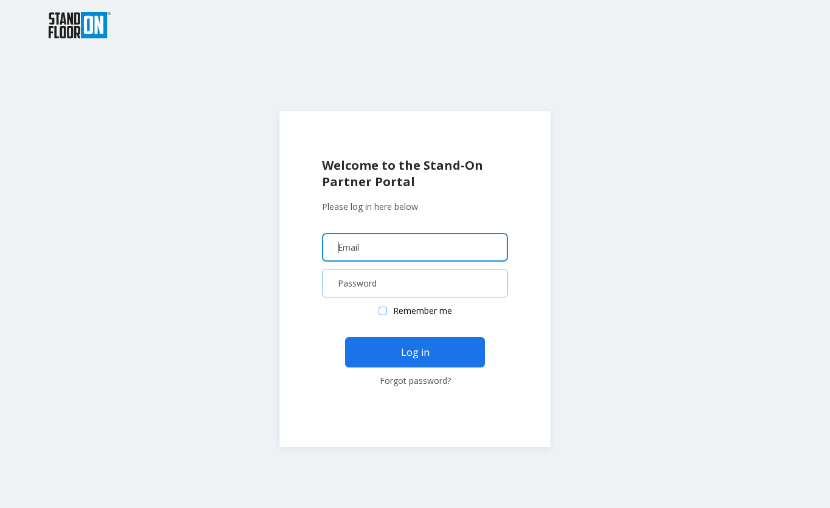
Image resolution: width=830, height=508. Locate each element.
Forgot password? (415, 380)
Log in (415, 352)
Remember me (422, 310)
